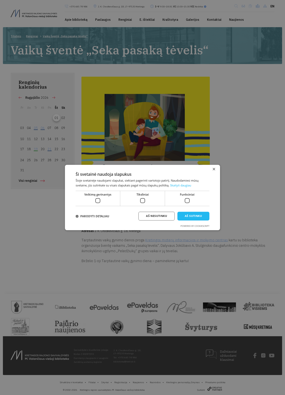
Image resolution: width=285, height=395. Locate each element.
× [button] (213, 169)
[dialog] (142, 197)
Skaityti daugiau (180, 185)
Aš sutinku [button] (193, 216)
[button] (92, 216)
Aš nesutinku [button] (156, 216)
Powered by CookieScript (194, 226)
